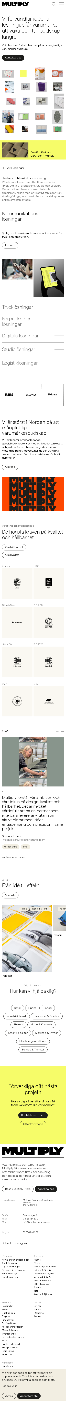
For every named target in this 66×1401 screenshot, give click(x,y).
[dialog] (33, 1385)
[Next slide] (62, 731)
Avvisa (9, 1396)
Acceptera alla (29, 1396)
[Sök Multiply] (54, 4)
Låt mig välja (9, 1386)
